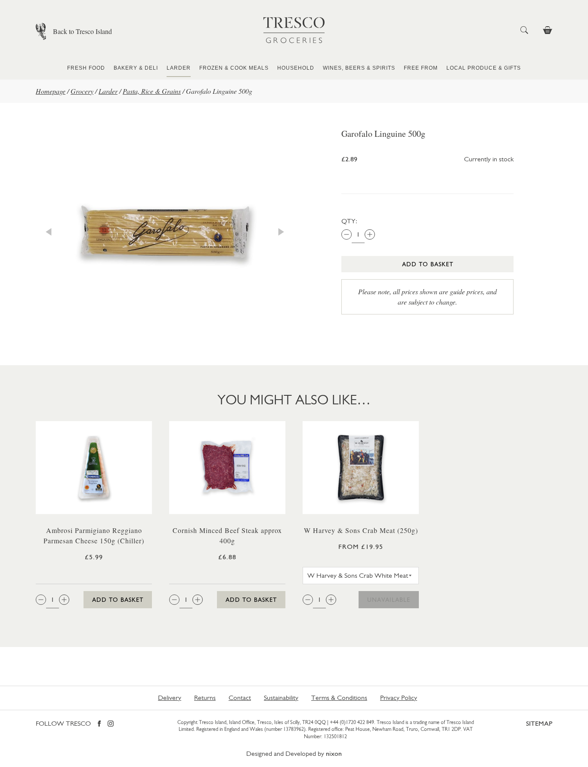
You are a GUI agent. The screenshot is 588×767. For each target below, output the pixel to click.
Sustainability (281, 697)
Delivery (169, 697)
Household (295, 68)
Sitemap (539, 723)
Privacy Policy (398, 697)
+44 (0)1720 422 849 (352, 722)
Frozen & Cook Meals (234, 68)
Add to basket (427, 264)
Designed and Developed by (294, 753)
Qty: (349, 221)
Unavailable (388, 599)
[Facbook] (99, 724)
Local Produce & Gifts (483, 68)
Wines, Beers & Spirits (359, 68)
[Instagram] (111, 724)
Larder (179, 68)
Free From (421, 68)
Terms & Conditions (339, 697)
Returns (205, 697)
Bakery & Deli (136, 68)
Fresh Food (86, 68)
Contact (240, 697)
